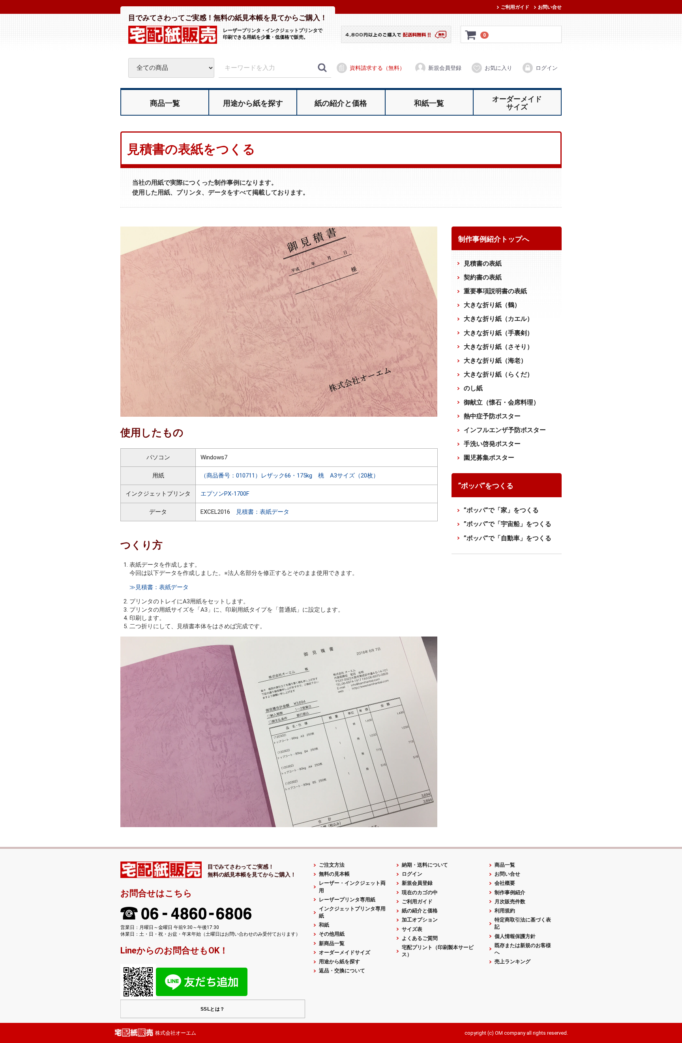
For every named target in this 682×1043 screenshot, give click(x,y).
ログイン (547, 68)
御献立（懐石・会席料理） (502, 402)
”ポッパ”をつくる (485, 485)
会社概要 (505, 883)
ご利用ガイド (515, 7)
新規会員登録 (444, 68)
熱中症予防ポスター (492, 416)
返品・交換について (342, 971)
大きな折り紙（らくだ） (498, 374)
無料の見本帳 (334, 874)
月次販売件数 (510, 901)
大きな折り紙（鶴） (492, 305)
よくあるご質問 (420, 938)
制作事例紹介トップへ (493, 239)
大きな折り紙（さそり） (498, 346)
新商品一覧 (332, 943)
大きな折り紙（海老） (495, 360)
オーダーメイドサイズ (344, 952)
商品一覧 (505, 865)
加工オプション (420, 920)
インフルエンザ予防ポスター (505, 430)
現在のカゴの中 (420, 892)
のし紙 (473, 388)
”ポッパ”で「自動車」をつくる (507, 537)
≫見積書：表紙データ (159, 587)
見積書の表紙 (483, 263)
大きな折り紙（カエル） (498, 318)
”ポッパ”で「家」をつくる (501, 510)
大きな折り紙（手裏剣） (498, 332)
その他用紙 (332, 934)
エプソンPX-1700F (224, 493)
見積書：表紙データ (262, 511)
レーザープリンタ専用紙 (347, 900)
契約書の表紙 (483, 277)
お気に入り (498, 68)
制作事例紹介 (510, 892)
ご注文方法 (332, 865)
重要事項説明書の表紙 (495, 291)
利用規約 (505, 911)
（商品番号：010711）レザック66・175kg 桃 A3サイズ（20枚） (289, 475)
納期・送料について (425, 865)
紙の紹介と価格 (420, 911)
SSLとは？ (212, 1009)
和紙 (324, 925)
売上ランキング (512, 961)
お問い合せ (550, 7)
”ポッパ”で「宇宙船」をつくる (507, 524)
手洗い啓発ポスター (492, 444)
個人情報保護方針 (515, 936)
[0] (471, 34)
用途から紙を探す (339, 961)
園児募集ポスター (489, 457)
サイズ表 (412, 929)
